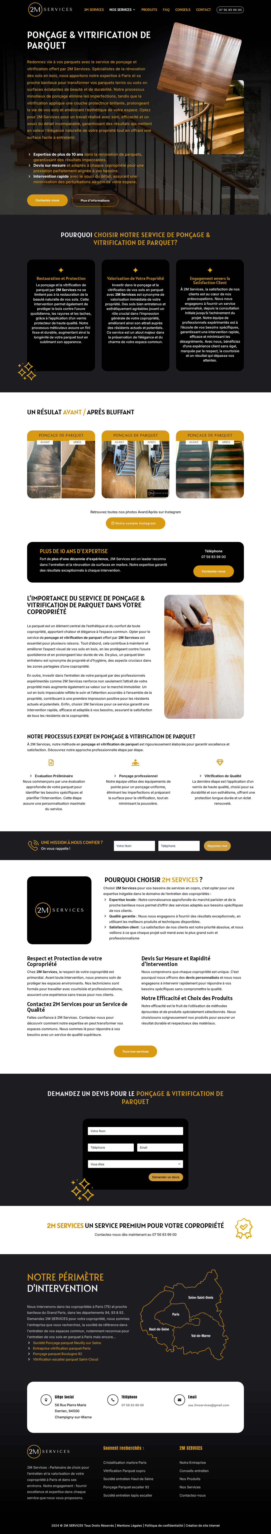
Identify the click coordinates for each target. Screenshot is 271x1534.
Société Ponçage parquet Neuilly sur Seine (67, 1343)
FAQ (166, 10)
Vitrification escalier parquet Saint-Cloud (65, 1359)
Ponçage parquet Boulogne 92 (57, 1354)
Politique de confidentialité (164, 1525)
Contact (203, 10)
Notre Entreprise (193, 1462)
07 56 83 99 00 (230, 10)
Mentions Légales (129, 1525)
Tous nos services (135, 1051)
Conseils (182, 10)
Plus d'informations (95, 200)
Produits (149, 10)
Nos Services (120, 10)
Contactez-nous (47, 200)
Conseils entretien (194, 1471)
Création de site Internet (203, 1525)
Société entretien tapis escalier (127, 1495)
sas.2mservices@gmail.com (208, 1405)
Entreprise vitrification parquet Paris (62, 1348)
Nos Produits (190, 1479)
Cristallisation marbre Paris (125, 1462)
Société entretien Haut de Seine (128, 1479)
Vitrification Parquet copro (124, 1471)
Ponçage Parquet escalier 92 (126, 1487)
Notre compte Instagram (135, 523)
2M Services (94, 10)
